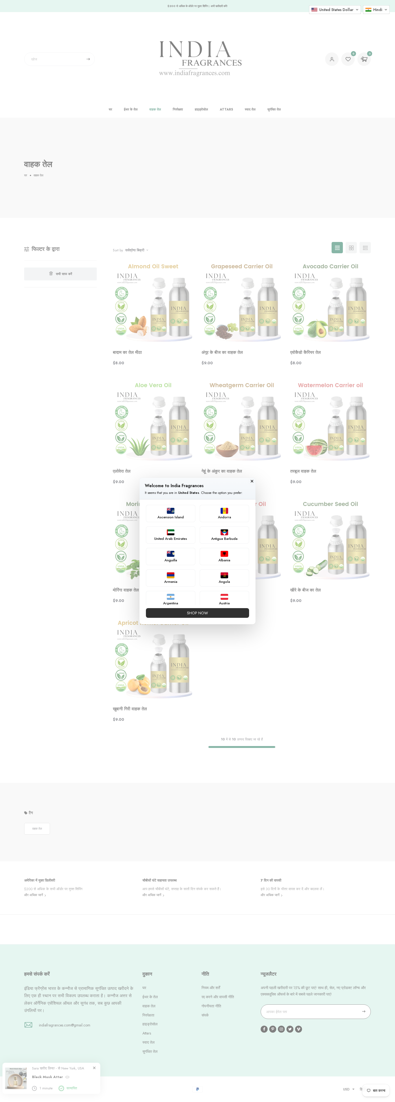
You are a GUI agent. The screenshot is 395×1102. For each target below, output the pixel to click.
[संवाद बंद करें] (252, 479)
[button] (335, 9)
